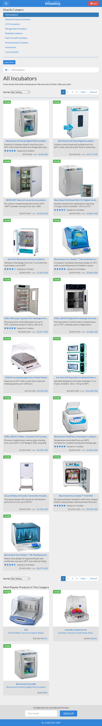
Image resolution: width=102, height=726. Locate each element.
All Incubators (11, 14)
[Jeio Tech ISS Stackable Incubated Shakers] (76, 358)
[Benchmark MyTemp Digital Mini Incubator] (26, 121)
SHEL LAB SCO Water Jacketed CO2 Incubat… (26, 436)
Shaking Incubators (14, 33)
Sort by (6, 92)
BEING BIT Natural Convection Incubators (26, 200)
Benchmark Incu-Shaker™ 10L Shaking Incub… (26, 555)
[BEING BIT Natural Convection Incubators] (26, 181)
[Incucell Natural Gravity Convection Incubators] (26, 476)
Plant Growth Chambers (16, 38)
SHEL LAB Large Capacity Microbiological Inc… (26, 318)
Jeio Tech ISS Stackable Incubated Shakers (76, 377)
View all (93, 92)
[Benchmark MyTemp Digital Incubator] (76, 121)
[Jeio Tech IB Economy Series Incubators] (26, 240)
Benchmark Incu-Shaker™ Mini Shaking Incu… (75, 259)
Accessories (10, 47)
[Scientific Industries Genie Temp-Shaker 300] (76, 610)
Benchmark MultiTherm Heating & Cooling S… (75, 436)
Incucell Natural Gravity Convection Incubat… (26, 495)
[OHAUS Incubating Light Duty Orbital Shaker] (26, 358)
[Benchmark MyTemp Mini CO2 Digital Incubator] (76, 181)
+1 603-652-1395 (52, 722)
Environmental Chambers (17, 42)
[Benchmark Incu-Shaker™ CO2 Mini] (76, 476)
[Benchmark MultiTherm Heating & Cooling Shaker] (76, 417)
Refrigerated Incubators (16, 28)
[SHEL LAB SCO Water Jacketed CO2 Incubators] (26, 417)
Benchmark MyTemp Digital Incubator (76, 141)
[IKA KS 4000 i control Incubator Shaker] (26, 610)
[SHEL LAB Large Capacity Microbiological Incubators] (26, 299)
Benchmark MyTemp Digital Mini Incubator (26, 141)
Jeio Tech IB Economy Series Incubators (26, 259)
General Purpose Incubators (18, 19)
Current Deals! (12, 52)
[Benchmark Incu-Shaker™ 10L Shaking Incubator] (26, 535)
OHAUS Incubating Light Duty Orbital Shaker (26, 377)
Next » (84, 92)
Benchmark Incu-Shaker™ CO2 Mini (76, 495)
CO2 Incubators (12, 24)
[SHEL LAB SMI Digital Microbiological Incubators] (76, 299)
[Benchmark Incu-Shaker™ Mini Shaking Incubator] (76, 240)
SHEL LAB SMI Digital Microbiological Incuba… (76, 318)
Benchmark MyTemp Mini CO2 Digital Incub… (75, 200)
